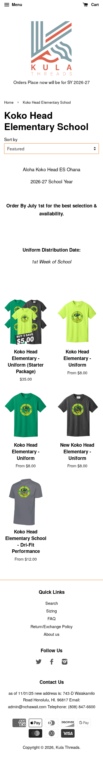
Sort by (11, 139)
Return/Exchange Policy (51, 626)
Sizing (51, 611)
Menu (16, 4)
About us (51, 634)
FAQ (51, 618)
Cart (94, 4)
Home (8, 102)
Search (51, 603)
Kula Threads (67, 747)
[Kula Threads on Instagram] (65, 662)
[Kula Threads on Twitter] (39, 662)
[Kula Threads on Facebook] (52, 662)
